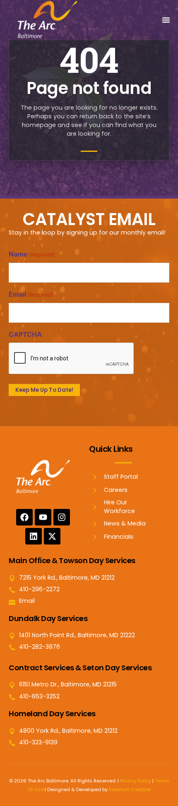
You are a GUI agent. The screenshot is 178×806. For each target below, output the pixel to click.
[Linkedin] (33, 536)
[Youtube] (43, 517)
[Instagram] (61, 517)
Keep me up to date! (44, 390)
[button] (166, 20)
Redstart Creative (129, 789)
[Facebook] (24, 517)
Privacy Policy (135, 780)
